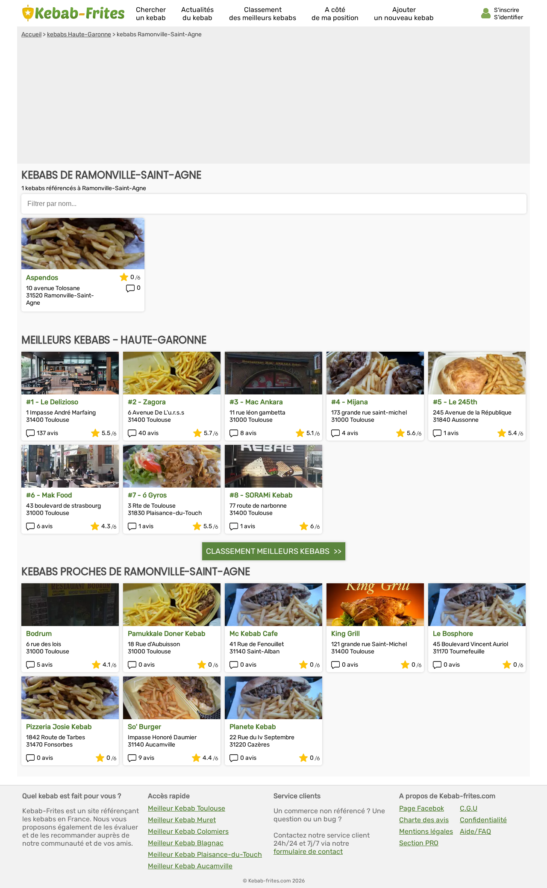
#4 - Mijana (349, 402)
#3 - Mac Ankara (256, 402)
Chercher (151, 14)
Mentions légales (426, 831)
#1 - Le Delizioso (52, 402)
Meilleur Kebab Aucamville (190, 866)
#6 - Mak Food (49, 495)
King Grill (345, 633)
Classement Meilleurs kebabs (267, 551)
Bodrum (39, 633)
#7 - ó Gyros (147, 495)
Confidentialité (483, 820)
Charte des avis (424, 820)
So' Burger (144, 727)
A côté (335, 14)
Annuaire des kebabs (73, 13)
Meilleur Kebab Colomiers (188, 831)
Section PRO (418, 843)
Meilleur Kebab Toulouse (186, 808)
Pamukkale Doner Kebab (167, 633)
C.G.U (468, 808)
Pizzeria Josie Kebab (59, 727)
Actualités (197, 14)
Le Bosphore (453, 633)
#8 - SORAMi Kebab (261, 495)
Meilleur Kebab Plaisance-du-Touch (205, 854)
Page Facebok (421, 808)
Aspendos (42, 277)
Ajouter (404, 14)
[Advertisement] (273, 102)
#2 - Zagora (147, 402)
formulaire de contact (308, 851)
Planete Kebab (252, 727)
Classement (262, 14)
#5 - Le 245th (455, 402)
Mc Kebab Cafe (253, 633)
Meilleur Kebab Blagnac (186, 843)
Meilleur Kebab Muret (182, 820)
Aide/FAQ (475, 831)
